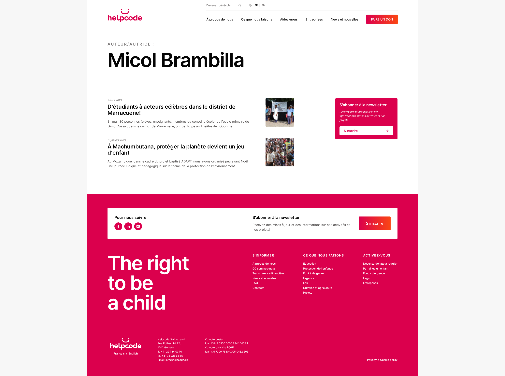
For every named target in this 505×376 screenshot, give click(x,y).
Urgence (308, 278)
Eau (305, 283)
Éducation (309, 263)
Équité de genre (313, 273)
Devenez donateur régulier (380, 263)
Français (119, 353)
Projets (307, 292)
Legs (366, 278)
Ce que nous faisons (256, 19)
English (133, 353)
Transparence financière (268, 273)
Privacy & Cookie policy (382, 359)
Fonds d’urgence (374, 273)
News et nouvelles (344, 19)
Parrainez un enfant (375, 268)
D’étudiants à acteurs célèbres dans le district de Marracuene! (172, 109)
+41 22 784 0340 (171, 351)
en (263, 5)
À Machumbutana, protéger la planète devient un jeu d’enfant (176, 149)
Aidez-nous (289, 19)
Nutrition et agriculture (317, 287)
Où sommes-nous (264, 268)
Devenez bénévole (218, 5)
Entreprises (314, 19)
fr (256, 5)
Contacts (258, 287)
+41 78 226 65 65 (172, 355)
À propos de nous (219, 19)
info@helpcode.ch (177, 359)
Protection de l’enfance (318, 268)
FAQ (255, 283)
